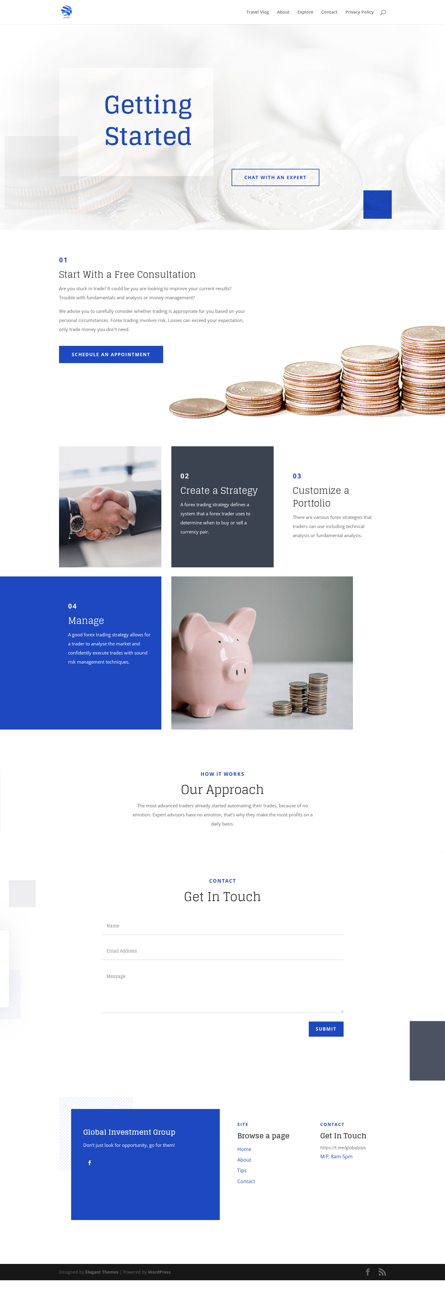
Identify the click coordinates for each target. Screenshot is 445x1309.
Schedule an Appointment (111, 354)
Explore (305, 12)
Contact (329, 12)
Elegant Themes (101, 1272)
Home (244, 1149)
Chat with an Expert (275, 177)
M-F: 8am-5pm (336, 1156)
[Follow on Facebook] (89, 1162)
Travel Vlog (257, 12)
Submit (326, 1029)
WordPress (159, 1272)
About (283, 12)
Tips (242, 1170)
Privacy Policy (359, 12)
